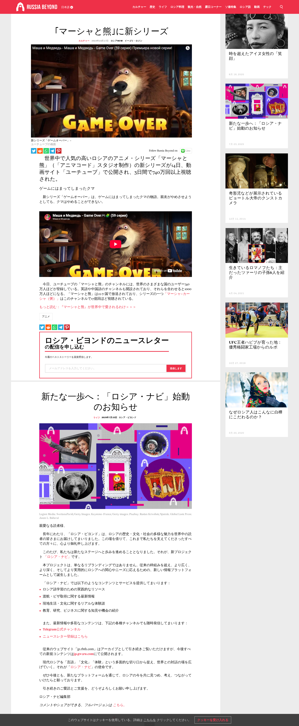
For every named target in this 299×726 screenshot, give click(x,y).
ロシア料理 (177, 6)
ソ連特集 (230, 6)
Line (188, 150)
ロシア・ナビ (80, 667)
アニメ (46, 316)
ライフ (163, 6)
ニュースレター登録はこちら (65, 636)
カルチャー (139, 6)
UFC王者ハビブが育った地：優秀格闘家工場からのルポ (255, 345)
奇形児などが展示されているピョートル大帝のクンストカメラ (255, 198)
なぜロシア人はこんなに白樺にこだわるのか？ (255, 415)
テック (267, 6)
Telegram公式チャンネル (62, 629)
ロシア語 (245, 6)
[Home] (20, 7)
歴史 (152, 6)
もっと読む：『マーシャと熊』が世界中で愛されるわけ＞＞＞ (87, 307)
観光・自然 (195, 6)
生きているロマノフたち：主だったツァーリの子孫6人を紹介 (256, 273)
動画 (257, 6)
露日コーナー (213, 6)
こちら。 (120, 705)
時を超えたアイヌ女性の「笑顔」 (255, 56)
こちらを (149, 720)
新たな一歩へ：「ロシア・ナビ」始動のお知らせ (255, 126)
